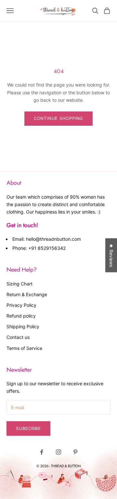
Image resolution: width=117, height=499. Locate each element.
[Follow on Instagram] (58, 452)
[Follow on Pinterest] (75, 452)
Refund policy (21, 316)
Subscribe (28, 428)
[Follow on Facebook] (41, 452)
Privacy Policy (21, 305)
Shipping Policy (22, 326)
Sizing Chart (19, 283)
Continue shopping (58, 118)
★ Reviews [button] (111, 255)
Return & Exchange (26, 294)
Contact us (18, 337)
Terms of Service (24, 348)
